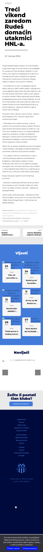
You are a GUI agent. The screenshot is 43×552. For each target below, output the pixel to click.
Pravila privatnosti (30, 548)
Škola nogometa (21, 437)
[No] (40, 543)
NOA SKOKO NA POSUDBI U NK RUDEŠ (31, 332)
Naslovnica (21, 419)
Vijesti (8, 3)
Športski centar (21, 440)
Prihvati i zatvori (13, 548)
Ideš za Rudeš (21, 435)
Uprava (21, 450)
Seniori (21, 422)
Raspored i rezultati (21, 428)
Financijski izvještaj (21, 453)
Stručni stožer (21, 430)
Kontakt (21, 455)
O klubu (21, 447)
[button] (5, 372)
